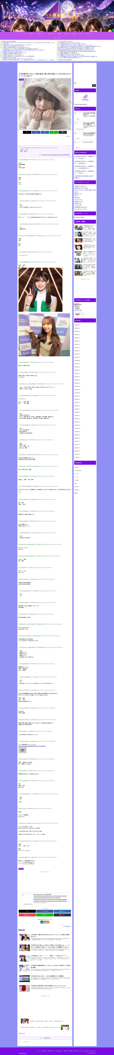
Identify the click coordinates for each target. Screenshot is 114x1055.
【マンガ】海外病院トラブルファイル (66, 41)
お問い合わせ (92, 1050)
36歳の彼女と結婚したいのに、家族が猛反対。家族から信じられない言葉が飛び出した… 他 (76, 47)
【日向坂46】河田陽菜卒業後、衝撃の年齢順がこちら (12, 53)
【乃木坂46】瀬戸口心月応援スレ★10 (83, 175)
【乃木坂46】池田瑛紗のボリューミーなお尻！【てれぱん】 (71, 43)
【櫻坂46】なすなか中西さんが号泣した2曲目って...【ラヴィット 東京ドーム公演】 (18, 58)
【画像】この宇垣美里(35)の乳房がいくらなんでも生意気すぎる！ (15, 47)
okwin (80, 173)
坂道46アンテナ (78, 193)
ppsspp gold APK (83, 168)
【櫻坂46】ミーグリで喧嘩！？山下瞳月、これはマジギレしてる (14, 52)
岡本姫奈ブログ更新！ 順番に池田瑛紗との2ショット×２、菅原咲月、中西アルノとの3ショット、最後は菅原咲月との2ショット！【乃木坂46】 (28, 59)
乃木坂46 (21, 868)
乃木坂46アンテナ (78, 201)
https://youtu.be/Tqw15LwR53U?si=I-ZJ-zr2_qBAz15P (31, 746)
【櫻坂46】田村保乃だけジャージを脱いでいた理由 (12, 51)
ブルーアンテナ (78, 199)
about (80, 1050)
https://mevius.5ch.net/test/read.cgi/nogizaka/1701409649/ (55, 154)
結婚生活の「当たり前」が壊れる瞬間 (9, 41)
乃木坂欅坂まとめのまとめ (80, 207)
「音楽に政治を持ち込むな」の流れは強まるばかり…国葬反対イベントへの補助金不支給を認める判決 (78, 46)
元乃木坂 (76, 1050)
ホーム (39, 1050)
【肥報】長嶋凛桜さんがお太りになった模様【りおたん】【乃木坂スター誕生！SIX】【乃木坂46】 (77, 56)
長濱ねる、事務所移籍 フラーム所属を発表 (67, 52)
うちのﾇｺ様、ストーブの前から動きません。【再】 (12, 46)
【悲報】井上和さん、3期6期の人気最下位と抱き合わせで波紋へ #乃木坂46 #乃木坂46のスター (77, 51)
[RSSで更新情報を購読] (48, 922)
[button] (62, 132)
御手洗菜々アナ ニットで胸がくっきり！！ (68, 42)
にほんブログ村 (78, 310)
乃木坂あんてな (78, 203)
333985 (76, 177)
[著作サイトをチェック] (42, 922)
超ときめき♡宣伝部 (79, 217)
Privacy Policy (85, 1050)
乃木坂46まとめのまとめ (80, 186)
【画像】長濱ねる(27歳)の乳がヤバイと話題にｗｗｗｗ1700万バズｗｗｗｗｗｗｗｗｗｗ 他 (76, 50)
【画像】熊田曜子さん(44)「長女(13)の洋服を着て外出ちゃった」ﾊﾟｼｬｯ (15, 44)
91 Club (81, 158)
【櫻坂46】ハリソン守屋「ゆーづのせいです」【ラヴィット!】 (71, 55)
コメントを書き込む (45, 1038)
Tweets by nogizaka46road (80, 104)
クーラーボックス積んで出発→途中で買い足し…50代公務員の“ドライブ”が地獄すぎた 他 (76, 48)
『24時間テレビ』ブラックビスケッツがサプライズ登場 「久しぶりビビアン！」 (74, 45)
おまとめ (76, 195)
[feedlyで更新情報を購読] (45, 922)
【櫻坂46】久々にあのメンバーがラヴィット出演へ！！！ (13, 54)
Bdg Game (81, 163)
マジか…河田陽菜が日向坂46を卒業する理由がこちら (69, 57)
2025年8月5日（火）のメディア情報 (9, 57)
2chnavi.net (77, 197)
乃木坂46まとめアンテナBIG (81, 188)
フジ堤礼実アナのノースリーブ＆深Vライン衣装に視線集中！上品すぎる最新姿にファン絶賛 (19, 48)
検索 (75, 83)
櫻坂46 (65, 1050)
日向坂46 (70, 1050)
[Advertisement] (44, 68)
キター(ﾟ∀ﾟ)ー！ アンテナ (80, 209)
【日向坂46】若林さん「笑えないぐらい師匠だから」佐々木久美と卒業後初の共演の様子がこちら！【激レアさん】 (23, 49)
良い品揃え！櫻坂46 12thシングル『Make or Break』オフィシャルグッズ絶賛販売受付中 (19, 56)
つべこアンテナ (78, 205)
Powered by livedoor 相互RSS (65, 59)
